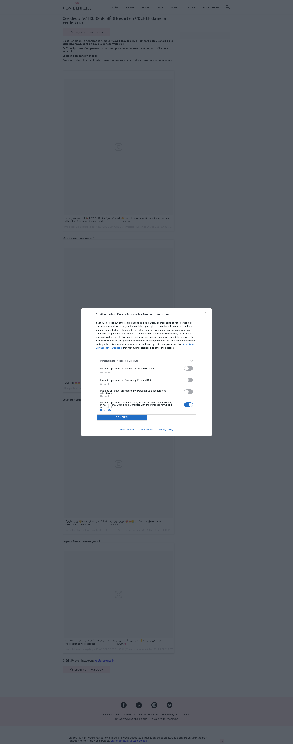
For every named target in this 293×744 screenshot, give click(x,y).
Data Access (146, 429)
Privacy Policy (165, 429)
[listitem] (146, 361)
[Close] (205, 315)
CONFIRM (122, 417)
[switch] (188, 368)
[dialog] (146, 372)
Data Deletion (127, 429)
